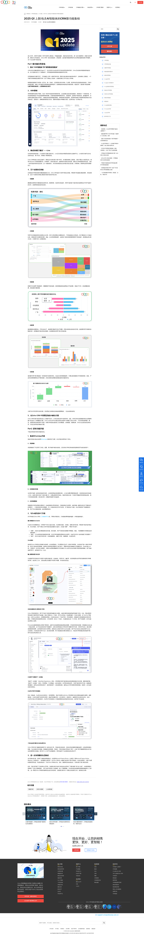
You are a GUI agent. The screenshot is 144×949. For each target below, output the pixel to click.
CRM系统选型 (34, 13)
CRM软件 (115, 875)
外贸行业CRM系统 (108, 94)
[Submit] (104, 922)
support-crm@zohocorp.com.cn (108, 914)
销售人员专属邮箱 (117, 889)
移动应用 (90, 7)
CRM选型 (115, 893)
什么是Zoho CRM (117, 871)
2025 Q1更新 (40, 789)
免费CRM (115, 891)
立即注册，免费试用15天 (30, 896)
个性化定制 (60, 882)
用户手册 (78, 866)
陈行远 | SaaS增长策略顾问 (49, 22)
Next (95, 813)
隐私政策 (93, 928)
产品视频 (78, 869)
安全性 (59, 891)
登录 (135, 2)
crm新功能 (49, 789)
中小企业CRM (107, 108)
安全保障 (67, 928)
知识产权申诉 (74, 928)
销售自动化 (60, 866)
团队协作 (60, 886)
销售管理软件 (116, 884)
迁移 (95, 873)
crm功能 (40, 13)
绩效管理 (60, 878)
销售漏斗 (106, 101)
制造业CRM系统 (108, 90)
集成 (95, 869)
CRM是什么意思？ (117, 866)
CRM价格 (70, 7)
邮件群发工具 (107, 116)
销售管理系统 (107, 75)
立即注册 (140, 2)
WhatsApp (44, 439)
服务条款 (88, 928)
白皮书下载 (78, 873)
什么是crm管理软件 (109, 82)
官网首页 (28, 13)
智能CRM (30, 789)
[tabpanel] (36, 816)
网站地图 (96, 882)
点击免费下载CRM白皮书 (30, 900)
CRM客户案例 (99, 7)
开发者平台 (60, 893)
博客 (95, 875)
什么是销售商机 (108, 105)
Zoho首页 (51, 928)
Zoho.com (8, 2)
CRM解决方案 (79, 7)
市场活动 (78, 875)
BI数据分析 (60, 873)
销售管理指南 (107, 97)
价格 (95, 866)
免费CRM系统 (107, 67)
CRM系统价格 (107, 64)
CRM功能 (61, 7)
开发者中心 (78, 871)
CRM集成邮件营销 (117, 882)
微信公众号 (78, 881)
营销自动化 (60, 884)
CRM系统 (106, 60)
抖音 (77, 884)
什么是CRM (107, 79)
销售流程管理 (61, 869)
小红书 (77, 886)
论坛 (95, 871)
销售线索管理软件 (108, 71)
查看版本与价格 (90, 850)
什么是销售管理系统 (109, 86)
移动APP (60, 889)
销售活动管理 (61, 875)
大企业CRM (107, 112)
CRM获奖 (96, 878)
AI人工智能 (60, 880)
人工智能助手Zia (44, 516)
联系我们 (118, 7)
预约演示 (109, 51)
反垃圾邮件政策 (81, 928)
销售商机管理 (116, 886)
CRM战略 (115, 869)
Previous (24, 813)
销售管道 (115, 880)
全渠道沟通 (60, 871)
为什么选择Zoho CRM (118, 873)
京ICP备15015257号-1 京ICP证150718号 (86, 933)
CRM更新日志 (97, 880)
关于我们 (57, 928)
